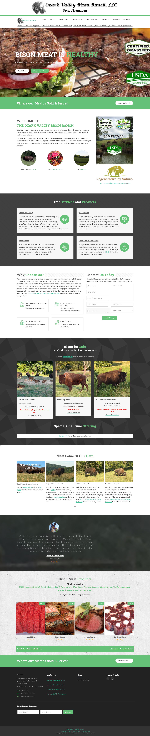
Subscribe (68, 712)
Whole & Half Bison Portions (29, 649)
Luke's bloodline (30, 497)
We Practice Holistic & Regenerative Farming (115, 183)
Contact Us (63, 436)
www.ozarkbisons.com (26, 696)
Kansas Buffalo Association (56, 689)
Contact (126, 20)
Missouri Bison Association (56, 685)
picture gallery (115, 487)
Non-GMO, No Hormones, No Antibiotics (90, 26)
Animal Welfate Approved (37, 293)
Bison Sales (84, 213)
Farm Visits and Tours (88, 240)
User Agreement (79, 729)
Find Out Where (123, 103)
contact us (68, 356)
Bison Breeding (26, 213)
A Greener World (53, 293)
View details (44, 632)
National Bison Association (56, 680)
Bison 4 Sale (77, 20)
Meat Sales (24, 240)
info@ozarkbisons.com (27, 693)
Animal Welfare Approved (30, 26)
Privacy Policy (70, 729)
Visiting (105, 20)
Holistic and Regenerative (121, 26)
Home (44, 20)
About (51, 20)
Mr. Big (23, 490)
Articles (116, 20)
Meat (55, 169)
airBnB (106, 252)
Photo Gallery (92, 20)
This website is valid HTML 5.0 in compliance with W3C (75, 731)
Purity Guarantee (89, 350)
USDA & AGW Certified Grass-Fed (57, 26)
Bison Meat (63, 20)
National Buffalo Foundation (56, 694)
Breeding (28, 169)
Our (81, 169)
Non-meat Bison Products (122, 649)
